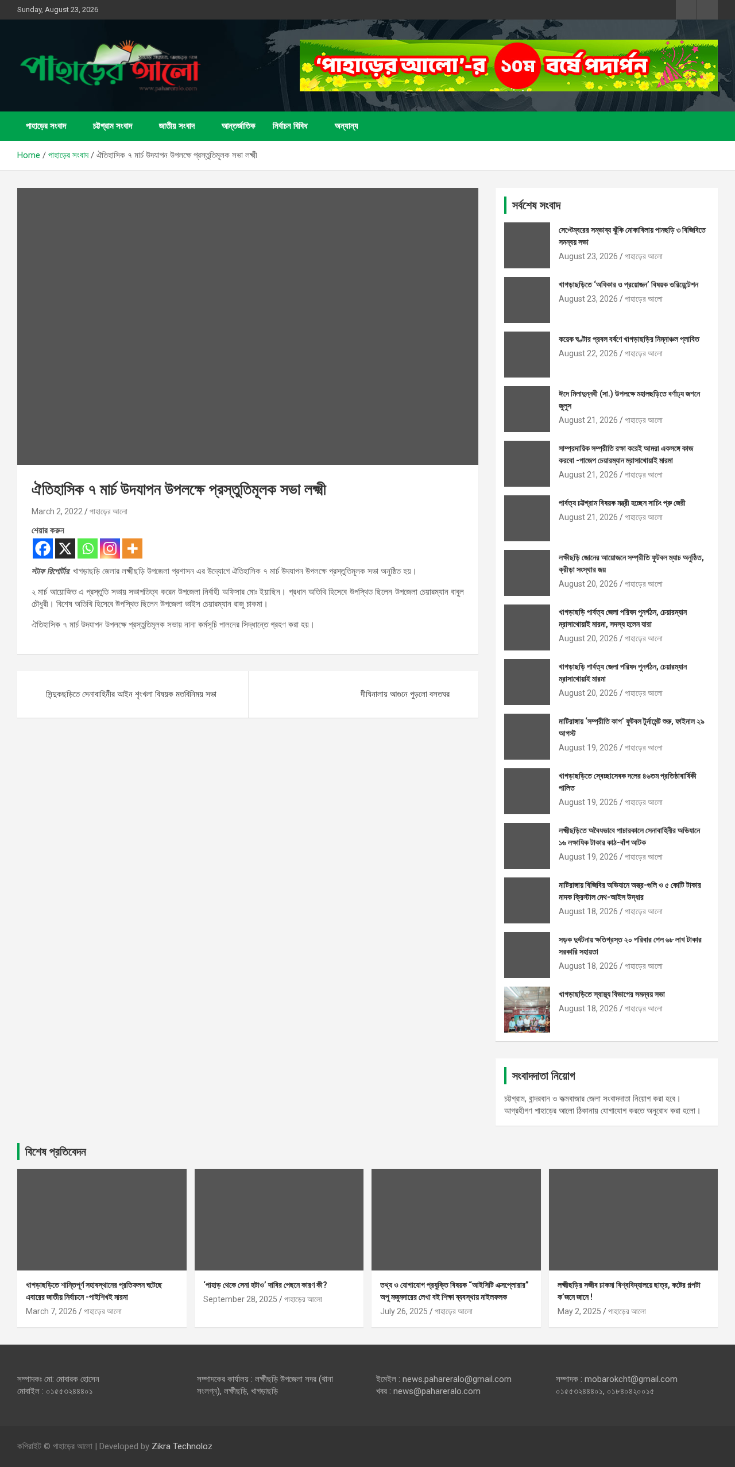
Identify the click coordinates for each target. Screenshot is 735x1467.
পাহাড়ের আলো (108, 511)
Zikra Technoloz (182, 1446)
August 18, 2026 (588, 911)
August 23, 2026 (588, 256)
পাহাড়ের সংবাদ (46, 126)
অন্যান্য (346, 126)
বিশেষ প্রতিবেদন (55, 1151)
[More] (132, 548)
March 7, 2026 (51, 1311)
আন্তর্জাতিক (239, 126)
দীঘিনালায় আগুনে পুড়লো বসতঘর (405, 694)
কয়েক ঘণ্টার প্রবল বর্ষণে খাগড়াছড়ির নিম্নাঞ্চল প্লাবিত (629, 339)
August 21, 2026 (588, 420)
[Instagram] (110, 548)
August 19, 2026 (588, 747)
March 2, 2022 (57, 511)
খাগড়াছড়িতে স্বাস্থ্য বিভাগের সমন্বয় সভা (612, 994)
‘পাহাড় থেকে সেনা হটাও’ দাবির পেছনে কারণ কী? (265, 1284)
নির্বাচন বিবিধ (290, 126)
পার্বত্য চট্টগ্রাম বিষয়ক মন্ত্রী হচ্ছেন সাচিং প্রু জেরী (622, 502)
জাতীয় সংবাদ (177, 126)
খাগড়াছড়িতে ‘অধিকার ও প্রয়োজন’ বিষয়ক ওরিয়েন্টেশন (628, 284)
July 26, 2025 (404, 1311)
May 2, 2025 (579, 1311)
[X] (65, 548)
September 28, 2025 (240, 1299)
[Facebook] (43, 548)
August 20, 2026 (588, 583)
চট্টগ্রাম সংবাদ (112, 126)
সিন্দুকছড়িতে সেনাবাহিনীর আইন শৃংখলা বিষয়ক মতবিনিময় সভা (131, 694)
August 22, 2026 (588, 353)
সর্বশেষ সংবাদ (536, 205)
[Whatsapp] (88, 548)
